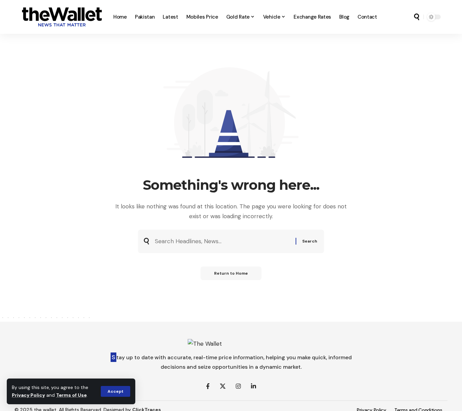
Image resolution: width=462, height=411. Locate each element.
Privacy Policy (28, 395)
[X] (222, 386)
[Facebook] (207, 386)
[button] (115, 391)
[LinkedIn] (253, 386)
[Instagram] (238, 386)
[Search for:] (223, 241)
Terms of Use (71, 395)
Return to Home (231, 273)
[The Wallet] (61, 17)
